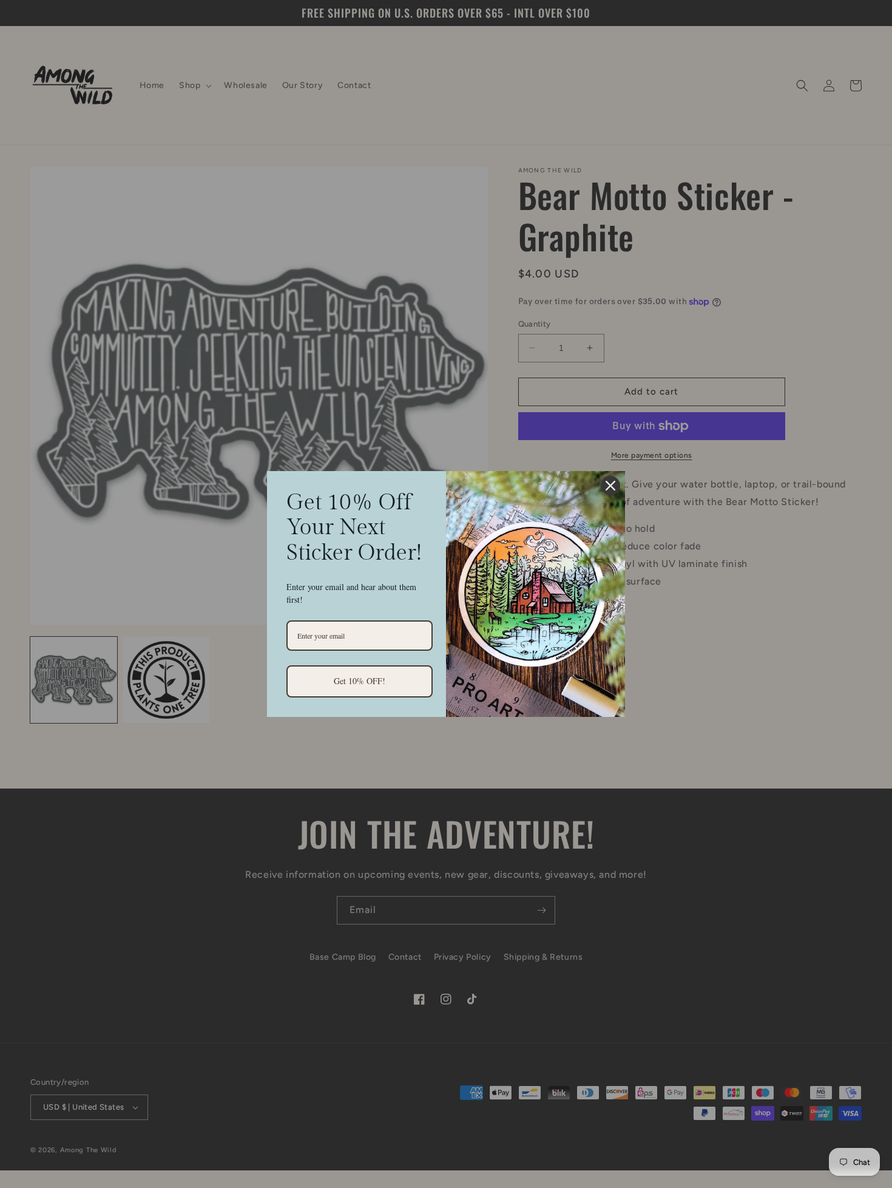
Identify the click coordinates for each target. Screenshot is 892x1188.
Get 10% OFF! (359, 681)
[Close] (610, 485)
